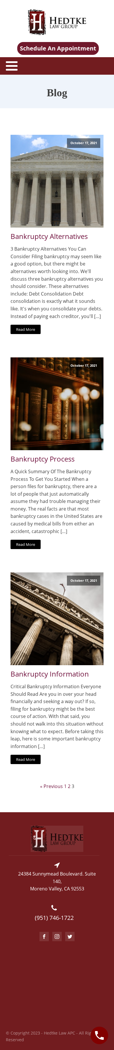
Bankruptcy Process (43, 459)
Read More (25, 329)
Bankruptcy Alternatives (49, 236)
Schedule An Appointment (58, 48)
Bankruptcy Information (50, 674)
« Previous (51, 786)
